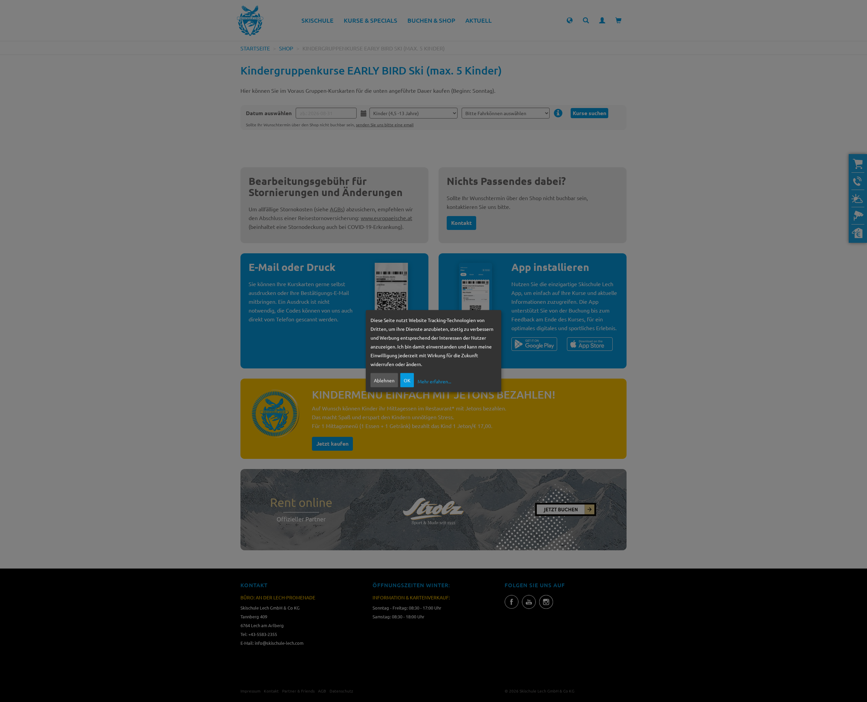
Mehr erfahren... (434, 381)
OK (407, 380)
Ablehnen (384, 380)
